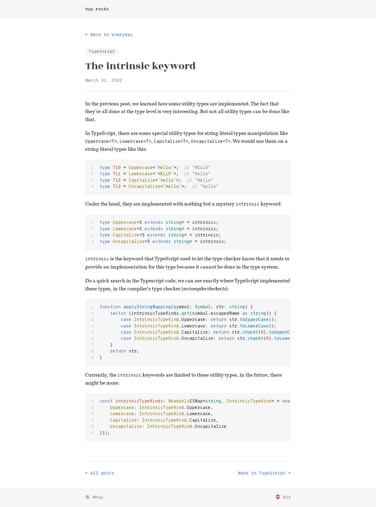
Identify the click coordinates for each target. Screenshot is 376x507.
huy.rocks (97, 9)
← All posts (99, 473)
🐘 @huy (94, 497)
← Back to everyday (109, 34)
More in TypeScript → (264, 473)
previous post (115, 104)
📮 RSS (283, 497)
